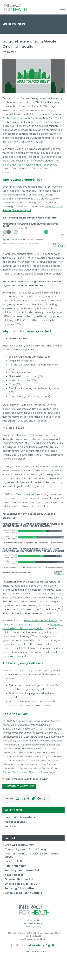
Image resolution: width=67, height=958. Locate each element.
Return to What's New (20, 786)
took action (56, 466)
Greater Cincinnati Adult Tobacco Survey (26, 779)
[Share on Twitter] (33, 798)
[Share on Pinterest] (45, 798)
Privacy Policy (33, 926)
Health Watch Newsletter (20, 817)
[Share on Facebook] (28, 798)
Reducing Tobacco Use (19, 888)
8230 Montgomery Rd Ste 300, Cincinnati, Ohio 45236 (33, 933)
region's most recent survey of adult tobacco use (30, 164)
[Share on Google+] (39, 798)
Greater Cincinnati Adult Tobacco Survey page (28, 772)
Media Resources (16, 821)
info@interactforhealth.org (33, 939)
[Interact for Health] (15, 7)
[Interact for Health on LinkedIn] (23, 945)
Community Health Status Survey (25, 849)
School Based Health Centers (23, 892)
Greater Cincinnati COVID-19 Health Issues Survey (32, 855)
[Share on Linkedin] (23, 798)
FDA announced (25, 494)
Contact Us (33, 920)
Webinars (10, 826)
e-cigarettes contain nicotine (40, 620)
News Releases (14, 874)
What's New (13, 810)
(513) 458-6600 (33, 936)
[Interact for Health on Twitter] (17, 945)
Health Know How (15, 865)
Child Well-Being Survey (19, 844)
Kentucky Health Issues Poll (22, 870)
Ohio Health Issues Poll (19, 879)
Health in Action (15, 861)
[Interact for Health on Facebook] (12, 945)
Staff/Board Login (33, 923)
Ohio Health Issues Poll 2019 (22, 883)
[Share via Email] (17, 798)
